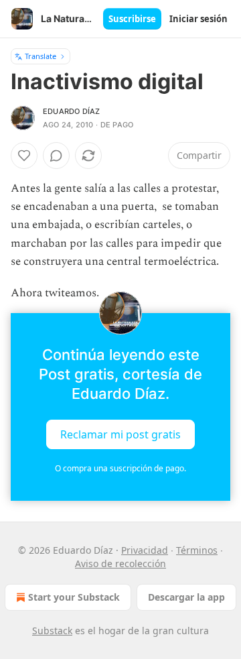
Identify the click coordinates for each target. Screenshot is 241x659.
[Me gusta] (24, 155)
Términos (197, 550)
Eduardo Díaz (71, 111)
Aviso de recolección (120, 563)
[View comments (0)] (56, 155)
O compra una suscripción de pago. (120, 468)
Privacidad (144, 550)
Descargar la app (186, 597)
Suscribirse (132, 19)
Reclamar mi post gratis (120, 434)
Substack (52, 630)
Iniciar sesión (198, 19)
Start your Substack (74, 597)
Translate (40, 56)
